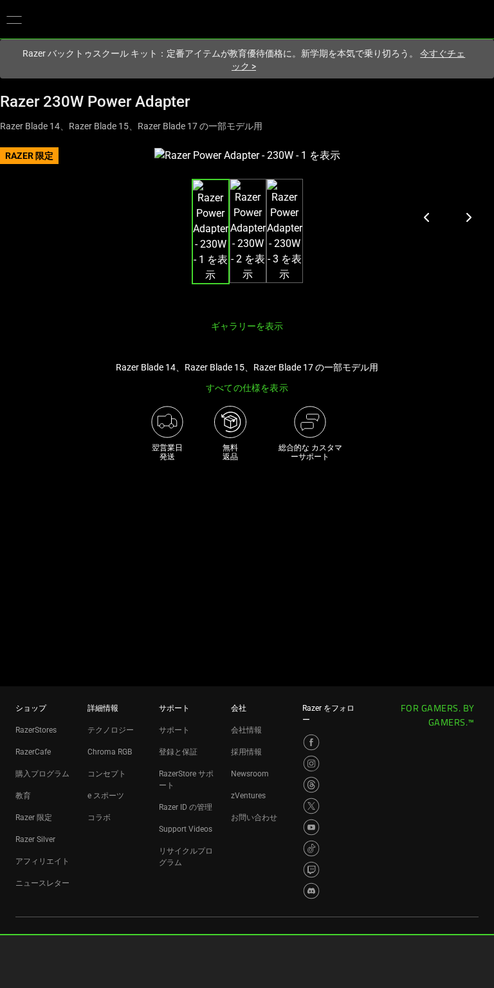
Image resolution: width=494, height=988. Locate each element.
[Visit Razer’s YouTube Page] (311, 827)
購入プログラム (42, 773)
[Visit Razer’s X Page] (311, 806)
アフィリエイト (42, 861)
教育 (23, 795)
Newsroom (250, 773)
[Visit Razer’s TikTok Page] (311, 848)
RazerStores (36, 730)
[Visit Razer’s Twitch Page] (311, 870)
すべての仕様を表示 (247, 388)
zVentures (248, 795)
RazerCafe (33, 751)
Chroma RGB (109, 751)
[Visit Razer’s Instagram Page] (311, 764)
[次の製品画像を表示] (468, 217)
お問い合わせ (254, 817)
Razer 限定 (33, 817)
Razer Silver (35, 839)
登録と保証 (178, 751)
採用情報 (246, 751)
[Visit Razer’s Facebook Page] (311, 742)
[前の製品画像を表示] (427, 217)
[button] (14, 19)
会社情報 (246, 730)
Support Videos (185, 829)
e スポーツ (105, 795)
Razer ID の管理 (185, 807)
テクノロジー (110, 730)
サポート (174, 730)
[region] (247, 228)
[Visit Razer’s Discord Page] (311, 891)
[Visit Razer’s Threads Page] (311, 785)
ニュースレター (42, 883)
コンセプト (106, 773)
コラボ (99, 817)
